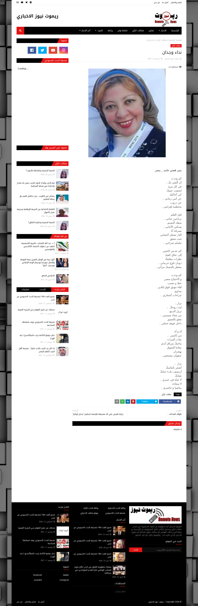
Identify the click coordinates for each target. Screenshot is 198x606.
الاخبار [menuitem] (163, 30)
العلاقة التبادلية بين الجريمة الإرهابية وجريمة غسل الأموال (36, 210)
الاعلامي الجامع (48, 276)
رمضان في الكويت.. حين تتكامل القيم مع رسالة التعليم (37, 197)
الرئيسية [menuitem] (175, 30)
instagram (64, 580)
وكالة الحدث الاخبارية (116, 508)
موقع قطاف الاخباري (89, 513)
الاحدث (42, 289)
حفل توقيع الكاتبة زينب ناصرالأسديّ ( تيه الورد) (37, 336)
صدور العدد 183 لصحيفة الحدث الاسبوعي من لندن (92, 542)
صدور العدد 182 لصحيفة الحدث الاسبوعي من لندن (92, 555)
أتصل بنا (165, 2)
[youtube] (22, 2)
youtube (38, 580)
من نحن (157, 2)
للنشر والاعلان (176, 2)
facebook (37, 575)
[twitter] (26, 2)
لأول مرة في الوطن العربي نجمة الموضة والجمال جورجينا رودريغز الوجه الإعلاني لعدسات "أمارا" (37, 262)
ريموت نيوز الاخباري (37, 16)
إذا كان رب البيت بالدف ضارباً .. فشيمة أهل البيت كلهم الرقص (37, 349)
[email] (18, 2)
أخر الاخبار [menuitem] (86, 30)
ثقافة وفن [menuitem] (122, 30)
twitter (66, 575)
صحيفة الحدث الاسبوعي (115, 513)
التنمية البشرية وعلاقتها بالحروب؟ (40, 170)
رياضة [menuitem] (110, 30)
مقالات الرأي (162, 40)
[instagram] (63, 50)
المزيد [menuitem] (100, 30)
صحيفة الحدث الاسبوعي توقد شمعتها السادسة (38, 323)
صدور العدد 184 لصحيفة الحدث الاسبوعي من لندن (36, 298)
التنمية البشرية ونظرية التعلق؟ (41, 222)
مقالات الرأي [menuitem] (138, 30)
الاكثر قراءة (59, 289)
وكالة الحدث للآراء (91, 508)
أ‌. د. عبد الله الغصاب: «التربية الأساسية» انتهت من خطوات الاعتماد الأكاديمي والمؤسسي (38, 246)
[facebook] (30, 2)
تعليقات (25, 289)
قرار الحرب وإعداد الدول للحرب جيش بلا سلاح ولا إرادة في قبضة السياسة (36, 184)
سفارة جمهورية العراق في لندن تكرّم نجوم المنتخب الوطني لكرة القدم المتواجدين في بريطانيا (92, 570)
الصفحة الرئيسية (175, 40)
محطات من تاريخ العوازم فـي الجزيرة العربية (36, 310)
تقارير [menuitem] (151, 30)
